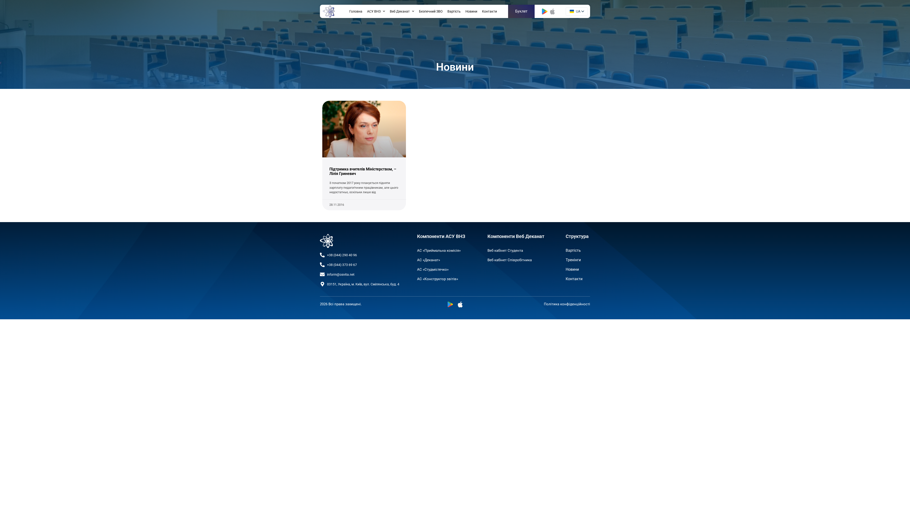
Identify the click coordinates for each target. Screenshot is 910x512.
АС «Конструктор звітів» (437, 279)
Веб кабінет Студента (505, 250)
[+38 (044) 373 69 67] (322, 264)
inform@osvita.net (341, 274)
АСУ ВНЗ (374, 11)
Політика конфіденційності (567, 304)
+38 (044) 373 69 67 (342, 265)
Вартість (454, 11)
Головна (355, 11)
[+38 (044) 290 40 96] (322, 255)
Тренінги (573, 260)
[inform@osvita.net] (322, 274)
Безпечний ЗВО (431, 11)
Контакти (489, 11)
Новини (471, 11)
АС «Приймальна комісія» (439, 250)
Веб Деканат (400, 11)
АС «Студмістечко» (433, 269)
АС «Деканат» (428, 260)
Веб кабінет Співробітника (509, 260)
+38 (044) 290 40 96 (342, 255)
